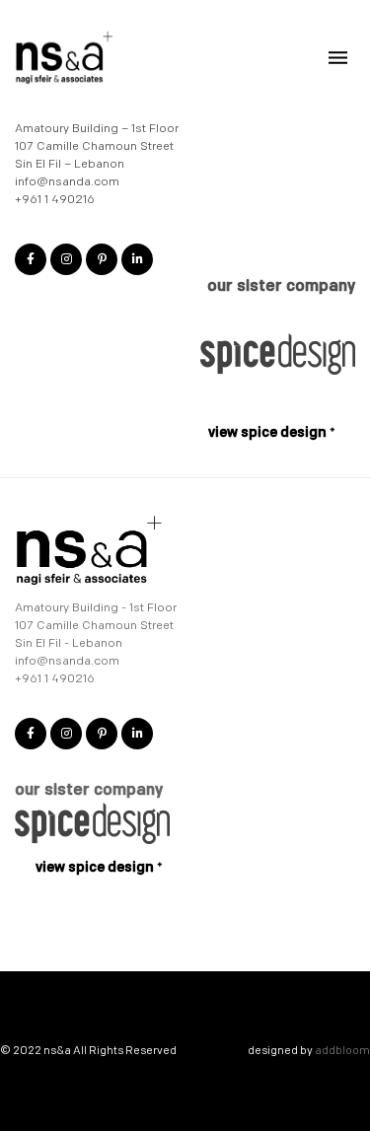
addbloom (342, 1050)
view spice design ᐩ (271, 432)
